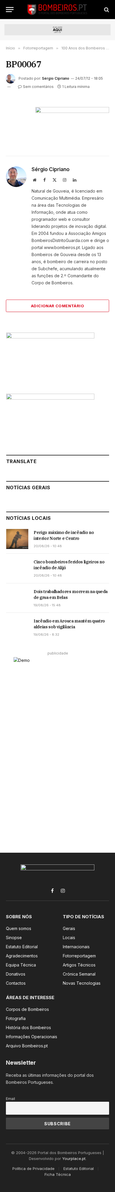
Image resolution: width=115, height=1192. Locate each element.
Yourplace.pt (74, 1158)
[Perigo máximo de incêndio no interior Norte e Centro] (17, 539)
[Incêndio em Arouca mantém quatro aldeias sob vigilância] (17, 627)
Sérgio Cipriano (55, 78)
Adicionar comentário (57, 305)
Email (10, 1098)
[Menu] (10, 9)
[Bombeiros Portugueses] (57, 9)
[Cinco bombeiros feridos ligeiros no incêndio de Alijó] (17, 568)
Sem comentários (38, 86)
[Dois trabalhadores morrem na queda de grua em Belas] (17, 598)
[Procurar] (106, 9)
